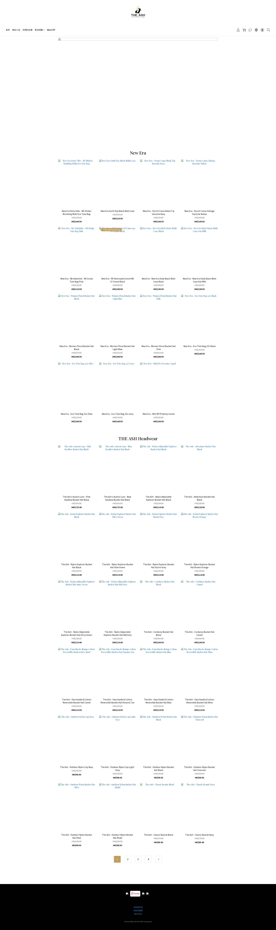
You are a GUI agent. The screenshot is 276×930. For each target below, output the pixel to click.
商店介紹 (16, 30)
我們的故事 (27, 30)
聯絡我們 (51, 30)
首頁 (8, 30)
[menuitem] (117, 859)
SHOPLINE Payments (143, 921)
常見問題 (39, 30)
